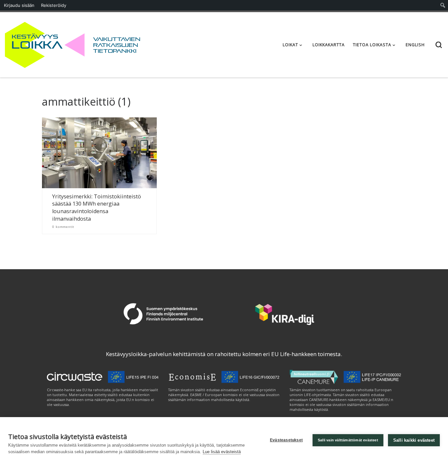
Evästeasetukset (286, 440)
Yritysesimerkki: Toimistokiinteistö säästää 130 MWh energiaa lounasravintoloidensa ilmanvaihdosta (96, 208)
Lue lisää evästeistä (222, 451)
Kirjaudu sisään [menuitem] (19, 5)
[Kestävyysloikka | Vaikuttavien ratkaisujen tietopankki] (45, 43)
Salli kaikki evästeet (414, 440)
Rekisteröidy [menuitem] (53, 5)
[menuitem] (443, 5)
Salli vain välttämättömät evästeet (348, 440)
